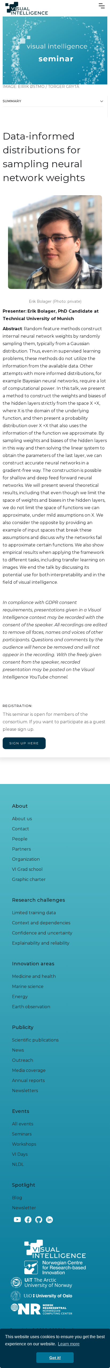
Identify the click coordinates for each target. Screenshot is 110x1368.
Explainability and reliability (40, 943)
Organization (26, 859)
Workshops (24, 1144)
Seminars (22, 1134)
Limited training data (34, 912)
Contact (20, 828)
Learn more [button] (69, 1344)
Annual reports (28, 1080)
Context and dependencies (41, 922)
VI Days (20, 1154)
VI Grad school (27, 869)
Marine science (28, 986)
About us (22, 818)
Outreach (22, 1060)
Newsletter (24, 1207)
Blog (17, 1197)
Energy (20, 996)
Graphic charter (29, 879)
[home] (26, 8)
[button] (102, 4)
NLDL (18, 1164)
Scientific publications (35, 1040)
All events (22, 1123)
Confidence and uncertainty (42, 933)
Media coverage (29, 1070)
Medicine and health (34, 976)
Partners (21, 849)
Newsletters (25, 1090)
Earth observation (31, 1006)
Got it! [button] (55, 1357)
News (18, 1050)
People (20, 839)
